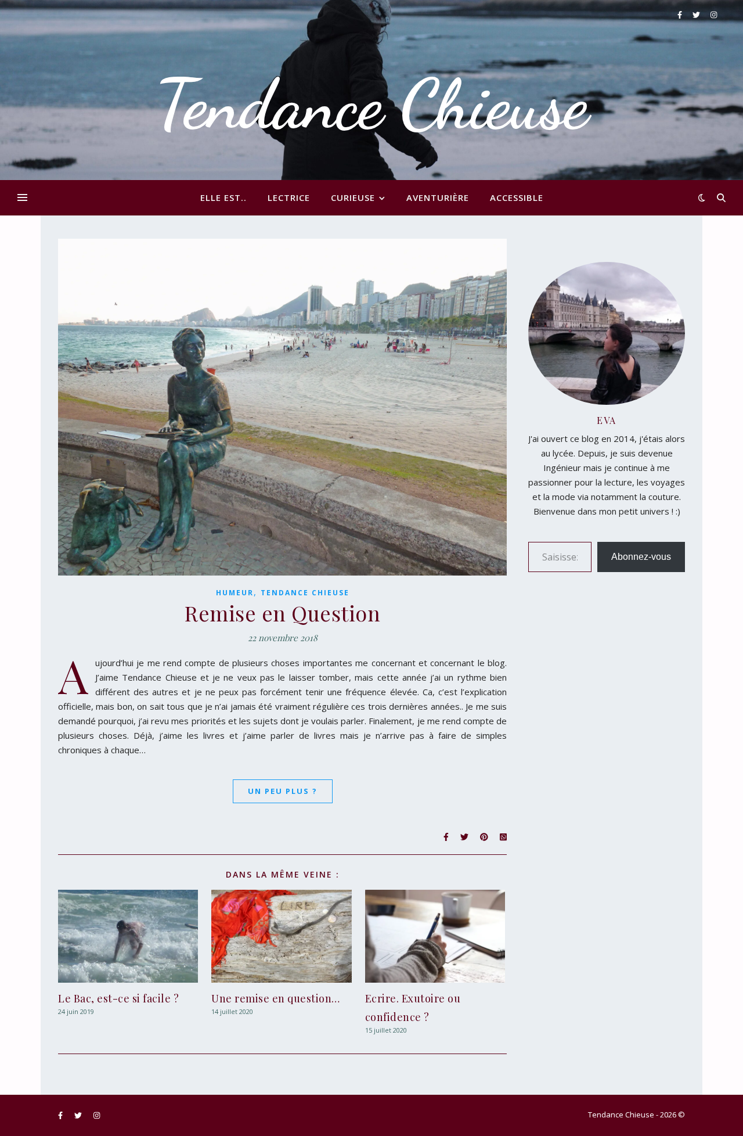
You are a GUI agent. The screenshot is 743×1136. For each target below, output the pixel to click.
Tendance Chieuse (305, 593)
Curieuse (353, 197)
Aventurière (437, 197)
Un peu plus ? (283, 791)
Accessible (516, 197)
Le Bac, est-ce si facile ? (118, 998)
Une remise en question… (275, 998)
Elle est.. (223, 197)
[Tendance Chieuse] (371, 90)
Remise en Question (282, 613)
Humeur (235, 593)
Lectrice (289, 197)
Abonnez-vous (641, 557)
